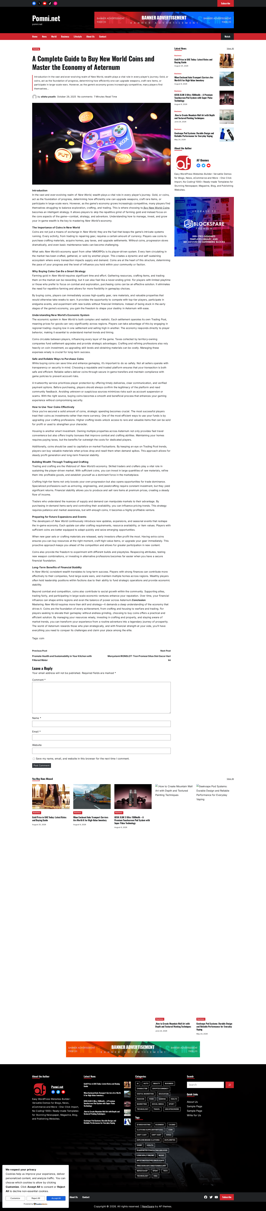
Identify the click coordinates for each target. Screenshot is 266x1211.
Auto (145, 1084)
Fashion (140, 1099)
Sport (171, 1104)
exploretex (170, 1140)
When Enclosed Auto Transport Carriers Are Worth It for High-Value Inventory (193, 79)
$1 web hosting (144, 1125)
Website (37, 745)
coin (41, 638)
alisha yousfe (48, 96)
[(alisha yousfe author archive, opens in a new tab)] (34, 98)
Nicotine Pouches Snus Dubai (150, 1160)
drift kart (156, 1135)
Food (151, 1099)
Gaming (36, 49)
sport (155, 1171)
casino (172, 1125)
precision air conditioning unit (151, 1166)
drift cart (142, 1135)
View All (230, 48)
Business (177, 56)
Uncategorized (172, 1109)
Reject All (36, 1198)
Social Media (158, 1104)
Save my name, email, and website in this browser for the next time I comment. (82, 758)
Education (164, 1094)
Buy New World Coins (156, 207)
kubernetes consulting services (152, 1150)
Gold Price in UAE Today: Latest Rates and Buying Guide (193, 61)
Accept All (56, 1198)
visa (155, 1176)
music (161, 1155)
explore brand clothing (148, 1140)
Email (36, 731)
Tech (165, 1171)
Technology (143, 1109)
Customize (15, 1198)
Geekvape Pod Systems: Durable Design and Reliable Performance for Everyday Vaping (194, 134)
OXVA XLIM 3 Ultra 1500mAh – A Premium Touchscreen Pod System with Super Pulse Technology (193, 97)
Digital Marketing (145, 1094)
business (159, 1125)
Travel (156, 1109)
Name (36, 718)
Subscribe (226, 1197)
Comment (39, 679)
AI (138, 1084)
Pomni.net (46, 18)
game (139, 1145)
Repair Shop (142, 1171)
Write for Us (194, 1115)
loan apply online (145, 1155)
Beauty (156, 1084)
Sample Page (194, 1106)
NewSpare (148, 1206)
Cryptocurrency (160, 1089)
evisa (168, 1135)
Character (142, 1089)
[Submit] (230, 1085)
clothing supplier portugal (150, 1130)
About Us (192, 1101)
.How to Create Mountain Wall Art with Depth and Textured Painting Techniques (194, 116)
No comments (85, 96)
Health (174, 1099)
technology (143, 1176)
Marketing (142, 1104)
